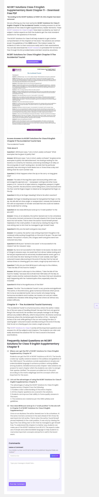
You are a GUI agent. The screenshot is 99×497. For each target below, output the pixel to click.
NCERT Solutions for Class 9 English (20, 30)
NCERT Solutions (34, 48)
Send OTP (55, 456)
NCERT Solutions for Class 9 (20, 328)
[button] (9, 101)
